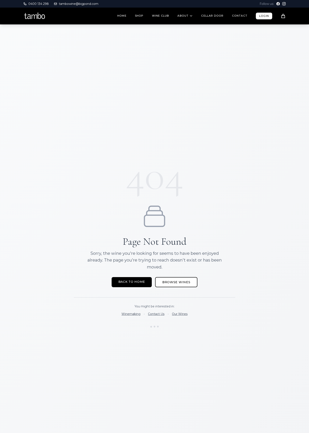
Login (264, 15)
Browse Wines (176, 282)
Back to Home (131, 282)
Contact (239, 15)
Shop (139, 15)
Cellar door (212, 15)
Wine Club (160, 15)
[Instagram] (284, 3)
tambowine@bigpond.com (78, 4)
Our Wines (180, 314)
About (183, 15)
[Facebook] (278, 3)
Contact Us (156, 314)
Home (122, 15)
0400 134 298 (38, 4)
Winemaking (130, 314)
